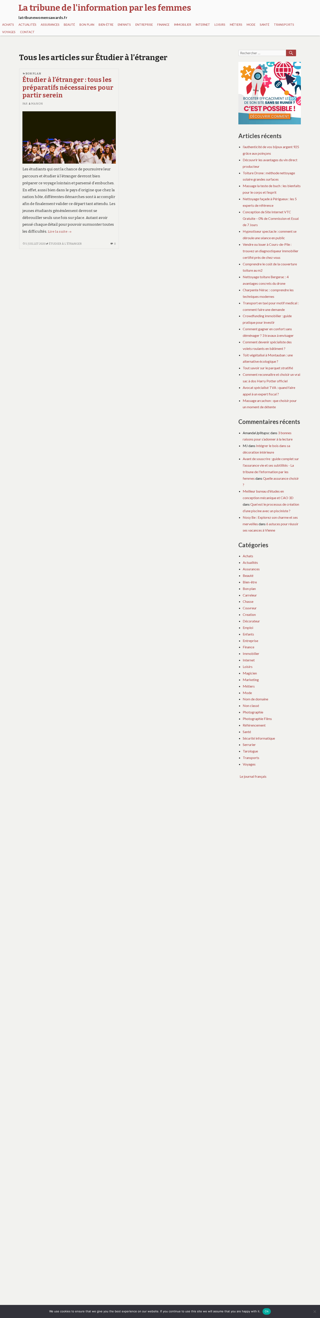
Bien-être (106, 24)
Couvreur (250, 608)
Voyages (8, 32)
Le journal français (253, 776)
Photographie (253, 712)
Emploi (248, 627)
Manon (37, 103)
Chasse (248, 601)
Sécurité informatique (259, 738)
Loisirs (219, 24)
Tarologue (250, 751)
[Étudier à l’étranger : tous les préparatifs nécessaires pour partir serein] (69, 137)
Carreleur (250, 595)
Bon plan (86, 24)
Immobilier (182, 24)
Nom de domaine (255, 699)
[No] (314, 1311)
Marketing (251, 680)
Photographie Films (257, 719)
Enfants (124, 24)
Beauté (69, 24)
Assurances (50, 24)
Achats (8, 24)
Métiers (236, 24)
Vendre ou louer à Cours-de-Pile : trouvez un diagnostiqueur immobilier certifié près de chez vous (270, 250)
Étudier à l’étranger (65, 243)
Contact (27, 32)
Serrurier (249, 744)
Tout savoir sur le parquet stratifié (268, 368)
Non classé (251, 705)
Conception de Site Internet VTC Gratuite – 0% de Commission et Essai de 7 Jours (271, 218)
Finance (163, 24)
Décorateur (251, 621)
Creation (249, 614)
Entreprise (144, 24)
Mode (251, 24)
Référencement (254, 725)
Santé (264, 24)
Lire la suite (60, 232)
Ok (267, 1311)
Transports (284, 24)
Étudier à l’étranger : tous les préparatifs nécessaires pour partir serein (67, 87)
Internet (202, 24)
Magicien (250, 673)
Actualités (27, 24)
